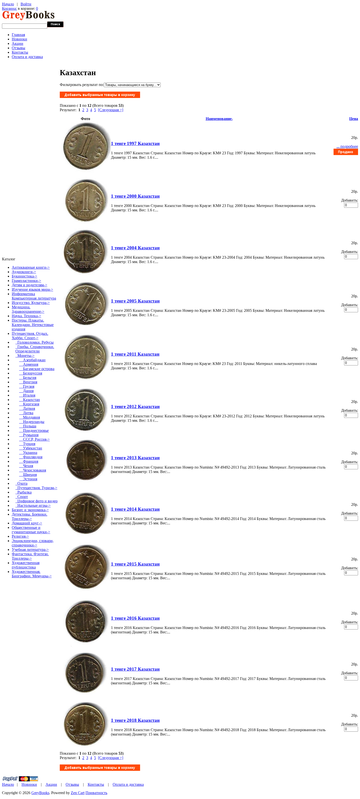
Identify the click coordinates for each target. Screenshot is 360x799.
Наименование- (219, 119)
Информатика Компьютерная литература (34, 296)
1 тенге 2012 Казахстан (135, 406)
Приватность (96, 793)
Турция (27, 444)
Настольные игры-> (33, 505)
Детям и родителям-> (29, 285)
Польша (27, 426)
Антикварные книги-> (31, 267)
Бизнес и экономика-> (30, 510)
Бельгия (27, 377)
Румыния (28, 435)
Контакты (20, 52)
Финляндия (30, 457)
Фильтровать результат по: (82, 85)
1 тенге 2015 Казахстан (135, 564)
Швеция (28, 474)
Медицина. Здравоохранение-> (28, 309)
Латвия (27, 408)
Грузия (26, 386)
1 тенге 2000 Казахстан (135, 196)
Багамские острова (36, 369)
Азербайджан (32, 360)
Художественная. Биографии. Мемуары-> (32, 573)
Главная (18, 35)
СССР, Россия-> (34, 439)
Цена (353, 119)
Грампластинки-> (26, 280)
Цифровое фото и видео (36, 501)
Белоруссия (30, 373)
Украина (28, 452)
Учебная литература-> (30, 549)
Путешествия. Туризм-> (36, 488)
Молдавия (29, 417)
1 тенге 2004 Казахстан (135, 247)
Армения (28, 364)
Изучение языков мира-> (32, 289)
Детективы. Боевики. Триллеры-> (29, 516)
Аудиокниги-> (24, 272)
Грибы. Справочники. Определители (34, 349)
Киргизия (29, 404)
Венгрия (28, 382)
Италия (27, 395)
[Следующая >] (110, 110)
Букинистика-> (24, 276)
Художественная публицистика (25, 565)
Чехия (26, 466)
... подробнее (347, 146)
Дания (26, 391)
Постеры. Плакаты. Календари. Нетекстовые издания (33, 324)
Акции (17, 43)
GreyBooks (40, 793)
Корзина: (9, 8)
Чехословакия (32, 470)
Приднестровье (34, 430)
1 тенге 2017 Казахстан (135, 669)
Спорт (21, 497)
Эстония (28, 479)
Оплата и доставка (27, 57)
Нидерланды (31, 422)
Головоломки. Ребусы (34, 342)
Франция (28, 461)
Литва (26, 413)
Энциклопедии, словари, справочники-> (33, 543)
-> (30, 335)
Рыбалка (23, 492)
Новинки (19, 39)
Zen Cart (77, 793)
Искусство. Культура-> (31, 303)
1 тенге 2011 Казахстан (135, 354)
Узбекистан (30, 448)
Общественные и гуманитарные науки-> (31, 529)
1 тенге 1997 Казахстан (135, 143)
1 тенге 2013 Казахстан (135, 457)
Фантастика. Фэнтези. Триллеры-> (30, 556)
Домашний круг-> (27, 523)
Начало (8, 4)
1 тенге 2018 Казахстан (135, 720)
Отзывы (18, 48)
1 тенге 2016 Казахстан (135, 618)
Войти (26, 4)
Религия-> (20, 536)
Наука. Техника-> (26, 316)
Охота (21, 483)
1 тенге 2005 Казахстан (135, 300)
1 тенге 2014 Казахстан (135, 509)
